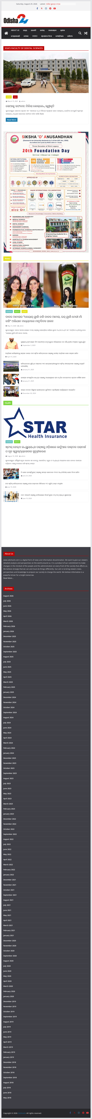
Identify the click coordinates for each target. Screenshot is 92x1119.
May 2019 (7, 1037)
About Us (15, 30)
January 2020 (8, 996)
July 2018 (7, 1087)
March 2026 (8, 621)
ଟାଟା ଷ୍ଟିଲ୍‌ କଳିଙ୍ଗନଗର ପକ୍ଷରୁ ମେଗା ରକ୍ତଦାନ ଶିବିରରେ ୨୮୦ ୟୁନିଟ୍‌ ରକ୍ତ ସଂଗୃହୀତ (34, 483)
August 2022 (8, 839)
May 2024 (7, 733)
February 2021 (9, 930)
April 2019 (7, 1042)
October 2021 (8, 890)
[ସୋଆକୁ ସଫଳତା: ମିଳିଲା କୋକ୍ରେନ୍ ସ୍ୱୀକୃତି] (46, 73)
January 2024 (8, 753)
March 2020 (8, 986)
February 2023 (9, 809)
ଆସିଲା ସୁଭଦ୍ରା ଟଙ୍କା (53, 4)
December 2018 (9, 1062)
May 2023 (7, 793)
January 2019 (8, 1057)
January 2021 (8, 935)
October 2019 (8, 1011)
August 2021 (8, 900)
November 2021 (9, 885)
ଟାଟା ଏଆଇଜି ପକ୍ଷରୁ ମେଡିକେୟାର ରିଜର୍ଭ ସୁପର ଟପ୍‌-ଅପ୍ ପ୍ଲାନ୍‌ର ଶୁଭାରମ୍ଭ (46, 495)
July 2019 (7, 1027)
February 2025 (9, 687)
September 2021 (10, 895)
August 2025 (8, 657)
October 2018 (8, 1072)
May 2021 (7, 915)
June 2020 (7, 971)
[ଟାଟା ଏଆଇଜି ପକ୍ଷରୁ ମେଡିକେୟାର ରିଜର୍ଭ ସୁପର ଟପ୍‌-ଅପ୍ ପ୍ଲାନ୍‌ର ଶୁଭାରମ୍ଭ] (11, 496)
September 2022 (10, 834)
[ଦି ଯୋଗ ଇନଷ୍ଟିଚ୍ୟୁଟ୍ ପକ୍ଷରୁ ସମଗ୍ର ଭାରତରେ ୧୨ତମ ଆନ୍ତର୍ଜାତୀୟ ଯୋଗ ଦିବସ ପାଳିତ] (11, 474)
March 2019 (8, 1047)
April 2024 (7, 738)
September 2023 (10, 773)
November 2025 (9, 641)
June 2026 (7, 606)
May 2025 (7, 672)
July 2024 (7, 722)
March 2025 (8, 682)
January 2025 (8, 692)
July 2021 (7, 905)
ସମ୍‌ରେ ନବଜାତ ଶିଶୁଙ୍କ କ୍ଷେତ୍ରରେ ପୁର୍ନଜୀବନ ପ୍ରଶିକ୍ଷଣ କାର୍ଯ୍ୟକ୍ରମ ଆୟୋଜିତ (48, 390)
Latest (9, 97)
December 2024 (9, 697)
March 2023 (8, 804)
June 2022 (7, 849)
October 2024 (8, 707)
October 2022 (8, 829)
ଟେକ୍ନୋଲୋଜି (15, 36)
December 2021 (9, 880)
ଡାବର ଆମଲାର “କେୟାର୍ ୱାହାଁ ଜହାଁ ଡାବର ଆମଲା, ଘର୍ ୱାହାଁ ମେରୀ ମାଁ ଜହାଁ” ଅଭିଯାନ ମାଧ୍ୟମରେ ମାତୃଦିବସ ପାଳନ (44, 319)
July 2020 (7, 966)
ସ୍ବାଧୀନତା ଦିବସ (46, 36)
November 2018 (9, 1067)
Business (9, 311)
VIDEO (34, 36)
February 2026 (9, 626)
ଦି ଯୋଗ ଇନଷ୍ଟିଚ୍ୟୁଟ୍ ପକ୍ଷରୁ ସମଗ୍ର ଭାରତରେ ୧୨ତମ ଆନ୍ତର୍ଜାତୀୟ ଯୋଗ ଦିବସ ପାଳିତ (50, 472)
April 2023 (7, 798)
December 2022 (9, 819)
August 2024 (8, 717)
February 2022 (9, 869)
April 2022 (7, 859)
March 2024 (8, 743)
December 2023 (9, 758)
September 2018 (10, 1077)
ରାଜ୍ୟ (25, 30)
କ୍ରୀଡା (62, 30)
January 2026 (8, 631)
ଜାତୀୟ (42, 30)
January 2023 (8, 814)
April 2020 (7, 981)
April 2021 (7, 920)
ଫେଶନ (26, 36)
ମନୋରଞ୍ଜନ (52, 30)
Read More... (8, 578)
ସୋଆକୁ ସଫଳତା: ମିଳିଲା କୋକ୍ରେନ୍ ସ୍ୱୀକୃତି (30, 106)
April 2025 (7, 677)
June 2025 (7, 667)
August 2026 (8, 596)
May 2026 (7, 611)
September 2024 (10, 712)
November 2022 (9, 824)
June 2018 (7, 1092)
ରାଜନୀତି (33, 30)
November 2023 (9, 763)
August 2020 (8, 961)
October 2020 (8, 951)
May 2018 (7, 1098)
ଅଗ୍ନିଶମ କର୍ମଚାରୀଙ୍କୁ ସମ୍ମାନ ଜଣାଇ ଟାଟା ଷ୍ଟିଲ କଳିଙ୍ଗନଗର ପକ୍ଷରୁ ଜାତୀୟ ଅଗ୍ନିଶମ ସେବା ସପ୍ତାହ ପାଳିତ (41, 353)
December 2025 (9, 636)
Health (17, 311)
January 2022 (8, 874)
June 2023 (7, 788)
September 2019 (10, 1016)
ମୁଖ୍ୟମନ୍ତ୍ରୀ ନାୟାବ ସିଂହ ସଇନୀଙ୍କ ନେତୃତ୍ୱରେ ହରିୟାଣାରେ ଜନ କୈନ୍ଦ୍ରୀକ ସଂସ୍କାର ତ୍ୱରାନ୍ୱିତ (53, 342)
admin (23, 101)
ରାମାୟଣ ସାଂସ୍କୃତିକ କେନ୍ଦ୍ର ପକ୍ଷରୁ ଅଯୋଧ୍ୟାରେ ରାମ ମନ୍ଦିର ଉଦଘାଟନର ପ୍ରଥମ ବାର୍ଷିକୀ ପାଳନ (53, 377)
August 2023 (8, 778)
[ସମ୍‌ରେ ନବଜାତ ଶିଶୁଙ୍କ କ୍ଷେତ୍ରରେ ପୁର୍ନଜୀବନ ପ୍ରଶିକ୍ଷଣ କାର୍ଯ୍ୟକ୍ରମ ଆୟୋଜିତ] (11, 391)
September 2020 (10, 956)
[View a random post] (86, 33)
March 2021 (8, 925)
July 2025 (7, 662)
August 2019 (8, 1022)
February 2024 (9, 748)
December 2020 (9, 940)
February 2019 (9, 1052)
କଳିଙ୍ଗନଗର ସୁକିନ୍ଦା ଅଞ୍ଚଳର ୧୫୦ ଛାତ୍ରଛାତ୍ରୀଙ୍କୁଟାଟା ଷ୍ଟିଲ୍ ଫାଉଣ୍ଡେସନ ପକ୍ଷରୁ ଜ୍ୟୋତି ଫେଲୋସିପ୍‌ (52, 364)
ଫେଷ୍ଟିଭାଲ (59, 36)
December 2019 (9, 1001)
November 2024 (9, 702)
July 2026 (7, 601)
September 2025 (10, 651)
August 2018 (8, 1082)
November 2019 (9, 1006)
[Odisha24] (6, 33)
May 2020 (7, 976)
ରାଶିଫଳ (70, 36)
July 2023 (7, 783)
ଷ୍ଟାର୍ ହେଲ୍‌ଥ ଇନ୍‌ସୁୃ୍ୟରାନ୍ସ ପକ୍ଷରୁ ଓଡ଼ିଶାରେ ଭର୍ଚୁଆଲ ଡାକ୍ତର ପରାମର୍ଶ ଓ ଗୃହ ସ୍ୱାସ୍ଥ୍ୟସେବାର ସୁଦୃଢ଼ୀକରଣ (46, 449)
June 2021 (7, 910)
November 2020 (9, 946)
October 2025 (8, 646)
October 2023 (8, 768)
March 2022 (8, 864)
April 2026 (7, 616)
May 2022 (7, 854)
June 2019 (7, 1032)
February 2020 (9, 991)
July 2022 (7, 844)
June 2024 (7, 728)
